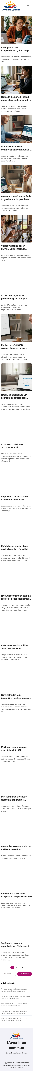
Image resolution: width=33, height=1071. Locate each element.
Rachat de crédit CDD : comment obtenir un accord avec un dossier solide (15, 348)
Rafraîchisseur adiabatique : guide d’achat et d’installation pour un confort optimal (16, 549)
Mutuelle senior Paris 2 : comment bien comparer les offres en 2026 (15, 149)
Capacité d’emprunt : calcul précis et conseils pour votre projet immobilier (15, 100)
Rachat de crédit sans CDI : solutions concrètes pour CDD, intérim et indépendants (16, 397)
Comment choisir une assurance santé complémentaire (12, 447)
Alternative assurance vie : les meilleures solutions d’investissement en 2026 (16, 849)
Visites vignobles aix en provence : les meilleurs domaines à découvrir (13, 249)
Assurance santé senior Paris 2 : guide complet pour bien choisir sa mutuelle (16, 199)
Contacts (20, 1067)
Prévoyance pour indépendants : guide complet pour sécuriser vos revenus (16, 50)
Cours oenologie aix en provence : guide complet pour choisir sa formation (14, 298)
